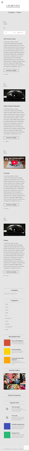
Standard (7, 324)
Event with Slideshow (17, 341)
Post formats (8, 318)
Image (6, 312)
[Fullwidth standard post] (7, 426)
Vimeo (6, 240)
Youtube (7, 173)
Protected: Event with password (18, 358)
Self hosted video (10, 39)
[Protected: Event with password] (7, 360)
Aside (6, 304)
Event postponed (16, 349)
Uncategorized (8, 326)
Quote (6, 321)
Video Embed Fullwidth (12, 106)
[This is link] (7, 417)
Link (6, 315)
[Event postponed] (7, 351)
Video (6, 74)
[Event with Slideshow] (7, 342)
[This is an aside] (7, 409)
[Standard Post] (7, 435)
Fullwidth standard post (18, 424)
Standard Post (15, 433)
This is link (14, 415)
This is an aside (16, 407)
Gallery (7, 309)
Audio (6, 307)
